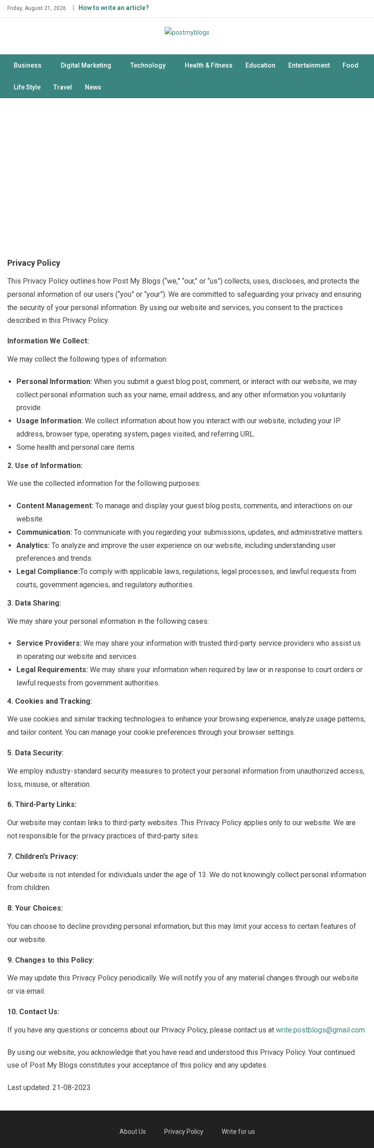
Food (350, 65)
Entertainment (309, 65)
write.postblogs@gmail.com (320, 1030)
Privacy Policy (183, 1131)
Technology (148, 65)
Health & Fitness (209, 65)
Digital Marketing (86, 65)
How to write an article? (113, 7)
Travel (62, 87)
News (93, 87)
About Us (132, 1131)
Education (260, 65)
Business (28, 65)
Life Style (27, 87)
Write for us (238, 1131)
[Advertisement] (187, 176)
